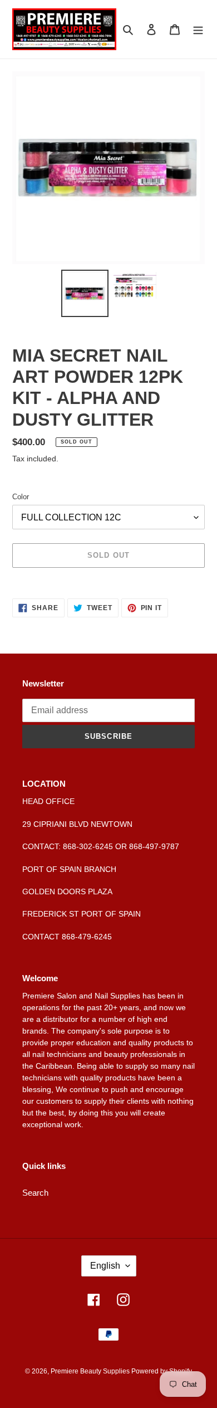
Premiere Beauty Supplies (91, 1371)
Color (20, 497)
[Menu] (198, 29)
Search (35, 1192)
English (105, 1265)
